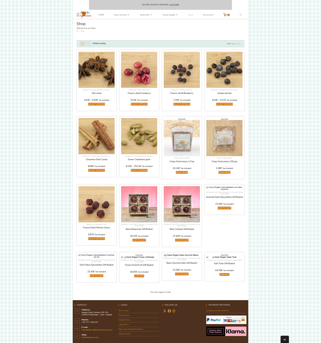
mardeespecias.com (90, 337)
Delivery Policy (124, 334)
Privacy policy (124, 315)
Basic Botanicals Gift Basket (139, 229)
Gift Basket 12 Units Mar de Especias (219, 260)
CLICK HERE (174, 5)
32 (236, 44)
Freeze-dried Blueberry (181, 93)
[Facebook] (169, 311)
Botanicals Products (103, 90)
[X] (164, 311)
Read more (182, 172)
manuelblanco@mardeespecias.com (97, 329)
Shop (83, 31)
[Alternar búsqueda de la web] (240, 14)
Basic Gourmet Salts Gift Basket (182, 263)
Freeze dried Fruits (143, 90)
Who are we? (123, 311)
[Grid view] (82, 44)
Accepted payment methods (217, 311)
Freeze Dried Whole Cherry (96, 227)
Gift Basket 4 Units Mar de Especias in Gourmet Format (139, 224)
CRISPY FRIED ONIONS (182, 158)
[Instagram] (173, 311)
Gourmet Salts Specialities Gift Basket (224, 197)
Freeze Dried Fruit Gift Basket (139, 265)
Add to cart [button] (139, 240)
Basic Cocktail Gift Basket (182, 229)
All (239, 44)
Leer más (139, 276)
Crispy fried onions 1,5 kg (182, 161)
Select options (96, 104)
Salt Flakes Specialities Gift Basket (96, 264)
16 (233, 44)
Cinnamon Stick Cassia (96, 159)
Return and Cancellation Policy (130, 329)
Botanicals (86, 90)
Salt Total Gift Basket (224, 263)
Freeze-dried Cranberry (139, 93)
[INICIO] (77, 31)
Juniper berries (224, 93)
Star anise (96, 93)
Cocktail (93, 90)
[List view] (88, 44)
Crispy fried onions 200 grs (224, 161)
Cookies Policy (124, 320)
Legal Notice (123, 324)
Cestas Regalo (139, 226)
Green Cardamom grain (139, 159)
